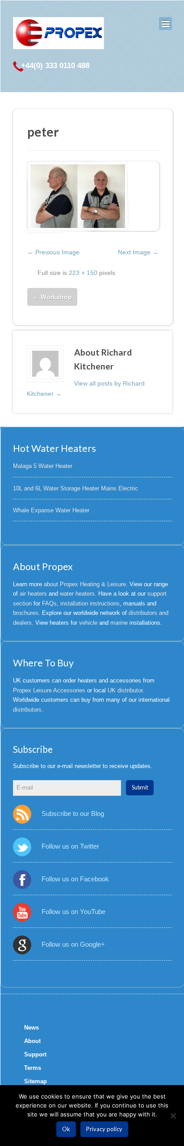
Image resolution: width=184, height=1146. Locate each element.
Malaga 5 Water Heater (42, 466)
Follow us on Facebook (75, 879)
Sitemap (35, 1081)
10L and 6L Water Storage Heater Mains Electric (75, 488)
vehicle (88, 622)
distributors (27, 709)
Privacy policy (104, 1129)
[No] (172, 1115)
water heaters (77, 593)
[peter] (77, 196)
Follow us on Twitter (70, 846)
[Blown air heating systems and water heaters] (58, 33)
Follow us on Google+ (73, 944)
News (31, 1027)
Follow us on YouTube (73, 911)
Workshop (52, 296)
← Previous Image (53, 252)
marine (119, 622)
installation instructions (90, 603)
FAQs (49, 603)
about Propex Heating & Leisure (85, 584)
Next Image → (138, 252)
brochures (25, 612)
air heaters (33, 593)
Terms (32, 1067)
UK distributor (125, 690)
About (32, 1041)
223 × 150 (83, 272)
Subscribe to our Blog (73, 813)
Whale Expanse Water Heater (51, 510)
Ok (66, 1129)
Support (35, 1054)
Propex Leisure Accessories (49, 690)
